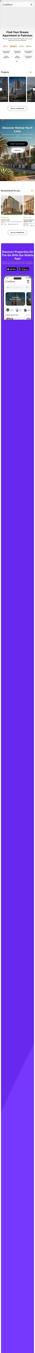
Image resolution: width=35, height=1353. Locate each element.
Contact (17, 150)
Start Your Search (17, 144)
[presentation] (1, 89)
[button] (31, 4)
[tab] (5, 46)
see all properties (17, 108)
